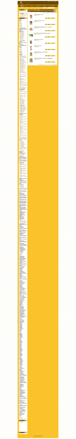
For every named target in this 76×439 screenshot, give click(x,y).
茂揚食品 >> (20, 343)
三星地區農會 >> (21, 360)
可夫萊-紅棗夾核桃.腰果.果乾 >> (23, 297)
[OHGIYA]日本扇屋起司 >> (22, 290)
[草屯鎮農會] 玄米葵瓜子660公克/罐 (38, 39)
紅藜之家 (21, 24)
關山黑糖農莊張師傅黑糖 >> (22, 153)
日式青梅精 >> (21, 372)
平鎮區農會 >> (21, 326)
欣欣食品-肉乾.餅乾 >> (22, 374)
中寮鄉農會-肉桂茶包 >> (22, 194)
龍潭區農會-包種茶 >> (22, 306)
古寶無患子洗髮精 (22, 63)
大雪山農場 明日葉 (22, 141)
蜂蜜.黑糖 (21, 115)
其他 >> (20, 416)
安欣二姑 (21, 50)
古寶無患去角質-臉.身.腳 (23, 66)
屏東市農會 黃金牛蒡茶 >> (22, 410)
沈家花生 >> (20, 340)
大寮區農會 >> (21, 324)
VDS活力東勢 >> (21, 337)
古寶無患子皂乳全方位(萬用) (23, 62)
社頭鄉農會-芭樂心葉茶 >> (22, 390)
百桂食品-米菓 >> (21, 284)
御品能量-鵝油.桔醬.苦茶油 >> (22, 208)
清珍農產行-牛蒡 (37, 7)
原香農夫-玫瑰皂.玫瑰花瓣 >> (22, 207)
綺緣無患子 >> (21, 370)
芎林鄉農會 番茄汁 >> (21, 384)
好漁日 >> (20, 366)
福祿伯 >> (20, 339)
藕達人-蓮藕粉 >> (21, 44)
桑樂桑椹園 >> (21, 327)
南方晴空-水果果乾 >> (22, 283)
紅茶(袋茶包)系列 (22, 187)
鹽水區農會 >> (21, 325)
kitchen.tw (21, 417)
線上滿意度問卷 (38, 435)
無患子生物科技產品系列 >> (22, 411)
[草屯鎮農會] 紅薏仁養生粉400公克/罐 (38, 14)
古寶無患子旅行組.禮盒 (22, 61)
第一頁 (46, 64)
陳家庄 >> (20, 21)
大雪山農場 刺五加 (22, 143)
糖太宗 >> (20, 388)
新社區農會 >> (21, 359)
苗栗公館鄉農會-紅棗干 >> (22, 223)
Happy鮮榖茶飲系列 (22, 33)
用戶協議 (42, 435)
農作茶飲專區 (21, 36)
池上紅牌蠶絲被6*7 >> (22, 380)
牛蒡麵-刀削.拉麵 (22, 39)
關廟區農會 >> (21, 335)
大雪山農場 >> (21, 140)
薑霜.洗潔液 (21, 58)
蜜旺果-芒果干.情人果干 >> (22, 400)
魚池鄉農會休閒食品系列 (23, 110)
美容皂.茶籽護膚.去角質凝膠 (23, 57)
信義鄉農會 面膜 (22, 163)
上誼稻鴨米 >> (21, 342)
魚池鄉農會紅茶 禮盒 (22, 106)
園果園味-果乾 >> (21, 304)
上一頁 (48, 64)
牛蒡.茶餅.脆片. (21, 131)
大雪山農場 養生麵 (22, 146)
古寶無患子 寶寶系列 (22, 60)
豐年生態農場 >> (21, 408)
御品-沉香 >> (20, 387)
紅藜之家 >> (20, 23)
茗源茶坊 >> (20, 331)
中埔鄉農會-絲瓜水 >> (22, 180)
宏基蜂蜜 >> (20, 389)
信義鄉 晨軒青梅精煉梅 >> (22, 259)
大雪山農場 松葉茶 (22, 145)
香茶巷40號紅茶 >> (21, 184)
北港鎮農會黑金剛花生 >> (22, 218)
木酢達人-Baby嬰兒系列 (22, 220)
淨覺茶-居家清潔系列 (22, 100)
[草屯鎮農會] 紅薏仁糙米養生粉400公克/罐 (39, 20)
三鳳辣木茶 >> (21, 270)
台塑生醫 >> (20, 412)
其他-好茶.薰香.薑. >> (21, 257)
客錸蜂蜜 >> (20, 369)
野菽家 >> (20, 338)
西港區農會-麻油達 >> (22, 240)
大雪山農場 (28, 7)
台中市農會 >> (21, 365)
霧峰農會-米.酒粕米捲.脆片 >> (22, 204)
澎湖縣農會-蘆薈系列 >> (22, 256)
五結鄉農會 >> (21, 329)
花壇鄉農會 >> (21, 363)
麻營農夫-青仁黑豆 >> (22, 300)
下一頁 (51, 64)
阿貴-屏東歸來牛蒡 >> (22, 267)
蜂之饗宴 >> (20, 357)
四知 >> (20, 332)
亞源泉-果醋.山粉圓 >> (22, 243)
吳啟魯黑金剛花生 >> (21, 271)
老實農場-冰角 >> (21, 401)
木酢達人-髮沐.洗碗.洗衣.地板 (23, 221)
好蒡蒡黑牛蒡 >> (21, 268)
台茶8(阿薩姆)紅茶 (22, 186)
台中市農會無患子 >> (21, 373)
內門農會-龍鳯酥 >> (21, 386)
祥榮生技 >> (20, 305)
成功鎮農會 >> (21, 362)
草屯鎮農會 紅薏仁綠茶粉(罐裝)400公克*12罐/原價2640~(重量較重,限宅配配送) (43, 58)
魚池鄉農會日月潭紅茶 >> (22, 105)
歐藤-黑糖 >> (20, 285)
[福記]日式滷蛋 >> (21, 287)
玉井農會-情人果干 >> (22, 368)
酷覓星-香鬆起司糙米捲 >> (22, 282)
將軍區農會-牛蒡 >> (21, 385)
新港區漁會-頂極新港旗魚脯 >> (23, 258)
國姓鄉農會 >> (21, 334)
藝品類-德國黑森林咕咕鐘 (23, 137)
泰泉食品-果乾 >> (21, 301)
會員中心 (52, 1)
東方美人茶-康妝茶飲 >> (22, 402)
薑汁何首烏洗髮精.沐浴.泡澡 (23, 56)
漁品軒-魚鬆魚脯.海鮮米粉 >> (22, 288)
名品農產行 (32, 7)
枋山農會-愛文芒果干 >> (22, 378)
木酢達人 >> (20, 219)
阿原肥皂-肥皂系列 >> (22, 193)
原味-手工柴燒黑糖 (22, 154)
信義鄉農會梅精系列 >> (22, 162)
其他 (20, 77)
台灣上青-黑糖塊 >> (21, 307)
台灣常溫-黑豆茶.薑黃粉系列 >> (23, 244)
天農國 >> (20, 19)
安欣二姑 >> (20, 49)
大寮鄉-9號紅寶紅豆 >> (22, 371)
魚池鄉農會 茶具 (22, 112)
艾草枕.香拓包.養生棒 (22, 86)
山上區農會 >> (21, 364)
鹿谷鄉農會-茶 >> (21, 226)
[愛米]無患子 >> (21, 291)
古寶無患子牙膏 (21, 71)
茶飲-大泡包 (21, 38)
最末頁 (54, 64)
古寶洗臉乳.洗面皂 (22, 67)
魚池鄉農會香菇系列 (22, 109)
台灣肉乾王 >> (21, 234)
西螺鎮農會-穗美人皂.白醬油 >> (23, 113)
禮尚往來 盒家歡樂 (22, 35)
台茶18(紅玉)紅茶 (22, 185)
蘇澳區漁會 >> (21, 341)
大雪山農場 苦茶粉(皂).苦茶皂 (23, 147)
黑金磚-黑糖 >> (21, 286)
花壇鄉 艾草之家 (23, 7)
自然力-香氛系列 (22, 102)
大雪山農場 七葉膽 (22, 142)
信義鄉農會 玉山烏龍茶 (22, 175)
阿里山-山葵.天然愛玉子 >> (22, 296)
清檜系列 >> (20, 47)
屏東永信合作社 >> (21, 328)
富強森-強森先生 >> (21, 114)
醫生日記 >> (20, 20)
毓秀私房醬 (21, 52)
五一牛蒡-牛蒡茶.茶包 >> (22, 266)
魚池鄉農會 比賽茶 (22, 111)
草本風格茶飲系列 (22, 34)
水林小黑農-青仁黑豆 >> (22, 299)
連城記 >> (20, 330)
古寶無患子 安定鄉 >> (21, 59)
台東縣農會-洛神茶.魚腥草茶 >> (23, 261)
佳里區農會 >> (21, 269)
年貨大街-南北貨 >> (21, 298)
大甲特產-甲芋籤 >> (21, 289)
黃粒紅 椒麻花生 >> (21, 391)
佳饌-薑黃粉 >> (21, 367)
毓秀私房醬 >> (21, 51)
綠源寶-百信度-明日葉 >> (22, 413)
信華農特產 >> (21, 336)
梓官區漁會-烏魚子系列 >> (22, 381)
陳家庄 (20, 22)
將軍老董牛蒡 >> (21, 152)
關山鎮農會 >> (21, 333)
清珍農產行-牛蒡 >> (21, 151)
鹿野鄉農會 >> (21, 358)
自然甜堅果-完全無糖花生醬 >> (23, 310)
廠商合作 (34, 435)
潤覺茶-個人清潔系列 (22, 101)
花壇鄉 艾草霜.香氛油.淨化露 (23, 84)
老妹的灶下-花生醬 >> (22, 295)
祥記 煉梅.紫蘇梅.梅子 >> (22, 89)
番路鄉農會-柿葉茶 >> (22, 233)
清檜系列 (21, 48)
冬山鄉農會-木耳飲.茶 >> (22, 379)
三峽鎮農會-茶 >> (21, 260)
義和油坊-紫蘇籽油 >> (22, 308)
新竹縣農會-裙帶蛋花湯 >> (22, 407)
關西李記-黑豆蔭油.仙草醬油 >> (23, 157)
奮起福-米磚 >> (21, 280)
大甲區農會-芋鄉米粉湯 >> (22, 272)
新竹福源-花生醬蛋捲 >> (22, 311)
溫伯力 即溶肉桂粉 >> (21, 414)
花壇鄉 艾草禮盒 (22, 81)
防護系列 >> (20, 415)
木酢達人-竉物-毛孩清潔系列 (23, 222)
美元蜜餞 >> (20, 344)
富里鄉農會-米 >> (21, 302)
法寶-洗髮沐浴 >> (21, 281)
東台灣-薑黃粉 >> (21, 156)
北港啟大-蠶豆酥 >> (21, 309)
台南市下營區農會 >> (21, 227)
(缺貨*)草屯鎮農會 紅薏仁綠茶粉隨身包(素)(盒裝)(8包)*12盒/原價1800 (42, 33)
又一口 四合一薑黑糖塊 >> (22, 409)
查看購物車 (49, 1)
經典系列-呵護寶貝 (22, 103)
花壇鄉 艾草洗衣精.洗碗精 (23, 87)
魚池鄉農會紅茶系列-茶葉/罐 (23, 107)
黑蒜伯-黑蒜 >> (21, 303)
